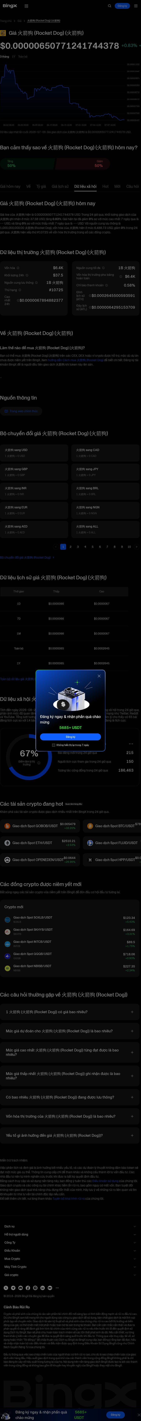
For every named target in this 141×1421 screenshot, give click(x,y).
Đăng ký (70, 736)
